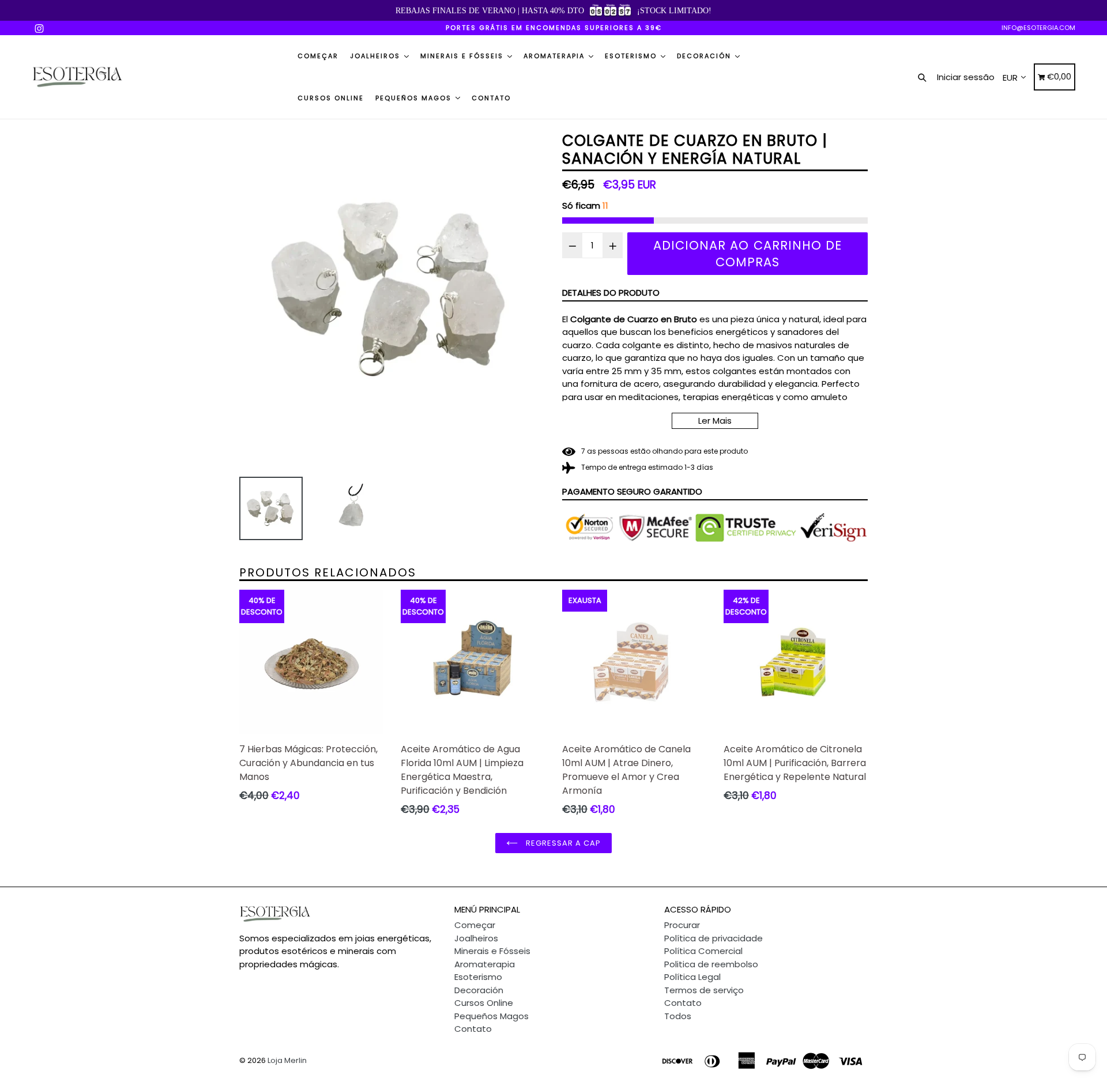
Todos (677, 1016)
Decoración (705, 56)
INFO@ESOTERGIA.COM (1038, 27)
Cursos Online (331, 98)
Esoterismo (632, 56)
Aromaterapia (556, 56)
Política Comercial (703, 951)
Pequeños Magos (414, 98)
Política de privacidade (713, 938)
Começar (318, 56)
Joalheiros (376, 56)
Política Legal (692, 977)
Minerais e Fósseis (463, 56)
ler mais (715, 420)
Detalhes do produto (611, 292)
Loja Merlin (287, 1060)
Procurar (682, 925)
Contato (491, 98)
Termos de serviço (704, 990)
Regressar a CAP (562, 843)
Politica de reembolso (711, 964)
